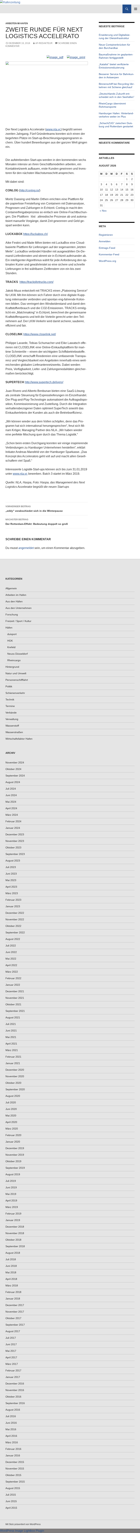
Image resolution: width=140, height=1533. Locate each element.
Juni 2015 (11, 1501)
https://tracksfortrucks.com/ (36, 281)
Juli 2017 (10, 1337)
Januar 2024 (12, 827)
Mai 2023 (10, 880)
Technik (9, 699)
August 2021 (12, 1017)
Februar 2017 (13, 1370)
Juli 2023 (10, 867)
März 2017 (11, 1363)
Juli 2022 (10, 945)
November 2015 (14, 1468)
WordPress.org (107, 260)
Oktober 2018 (13, 1239)
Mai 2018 (10, 1272)
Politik (8, 686)
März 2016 (11, 1442)
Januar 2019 (12, 1220)
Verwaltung (11, 719)
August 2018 (12, 1252)
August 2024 (12, 782)
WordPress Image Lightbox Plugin (22, 1530)
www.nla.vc (53, 129)
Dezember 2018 (14, 1226)
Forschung (11, 614)
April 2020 (11, 1122)
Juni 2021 (11, 1030)
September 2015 (15, 1481)
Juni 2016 (11, 1422)
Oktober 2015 (13, 1475)
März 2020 (11, 1128)
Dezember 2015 (14, 1462)
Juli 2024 (10, 788)
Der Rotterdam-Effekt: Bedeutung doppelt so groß (36, 521)
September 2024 (15, 775)
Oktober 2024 (13, 769)
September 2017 (15, 1324)
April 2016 (11, 1435)
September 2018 (15, 1246)
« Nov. (103, 210)
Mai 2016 (10, 1429)
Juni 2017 (11, 1344)
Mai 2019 (10, 1194)
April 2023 (11, 886)
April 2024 (11, 808)
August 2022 (12, 939)
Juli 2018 (10, 1259)
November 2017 (14, 1311)
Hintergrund (12, 666)
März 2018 (11, 1285)
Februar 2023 (13, 899)
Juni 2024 (11, 795)
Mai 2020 (10, 1115)
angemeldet (26, 547)
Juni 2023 (11, 873)
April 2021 (11, 1043)
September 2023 (15, 854)
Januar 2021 (12, 1063)
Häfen (8, 627)
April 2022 (11, 965)
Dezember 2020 (14, 1069)
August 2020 (12, 1095)
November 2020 (14, 1076)
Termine (10, 706)
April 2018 (11, 1279)
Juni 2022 (11, 952)
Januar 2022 (12, 984)
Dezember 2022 (14, 912)
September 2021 (15, 1010)
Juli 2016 (10, 1416)
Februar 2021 (13, 1056)
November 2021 (14, 997)
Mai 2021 (10, 1037)
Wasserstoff (12, 725)
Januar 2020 (12, 1141)
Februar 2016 (13, 1448)
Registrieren (106, 234)
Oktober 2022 (13, 925)
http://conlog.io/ (29, 190)
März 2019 (11, 1207)
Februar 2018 (13, 1292)
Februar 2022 (13, 978)
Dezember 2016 (14, 1383)
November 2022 (14, 919)
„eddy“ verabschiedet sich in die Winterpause (34, 508)
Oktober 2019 (13, 1161)
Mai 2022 (10, 958)
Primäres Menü (135, 9)
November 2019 (14, 1154)
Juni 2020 (11, 1109)
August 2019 (12, 1174)
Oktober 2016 (13, 1396)
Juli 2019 (10, 1180)
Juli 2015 (10, 1494)
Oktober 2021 (13, 1004)
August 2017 (12, 1331)
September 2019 (15, 1167)
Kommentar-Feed (109, 254)
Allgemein (11, 588)
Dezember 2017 (14, 1305)
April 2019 (11, 1200)
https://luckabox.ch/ (35, 234)
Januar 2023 (12, 906)
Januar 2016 (12, 1455)
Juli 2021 (10, 1024)
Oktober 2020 (13, 1082)
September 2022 (15, 932)
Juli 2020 (10, 1102)
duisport (12, 634)
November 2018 (14, 1233)
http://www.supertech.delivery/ (44, 382)
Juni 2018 (11, 1265)
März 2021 (11, 1050)
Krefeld (11, 647)
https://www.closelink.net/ (39, 334)
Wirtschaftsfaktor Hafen (18, 738)
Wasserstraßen (14, 732)
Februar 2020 (13, 1135)
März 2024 (11, 814)
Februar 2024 (13, 821)
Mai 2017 (10, 1350)
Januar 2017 (12, 1377)
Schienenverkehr (15, 693)
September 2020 (15, 1089)
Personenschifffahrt (16, 679)
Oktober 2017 (13, 1318)
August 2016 (12, 1409)
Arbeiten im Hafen (16, 23)
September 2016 (15, 1403)
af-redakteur (43, 43)
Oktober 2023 (13, 847)
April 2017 (11, 1357)
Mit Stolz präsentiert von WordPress (23, 1524)
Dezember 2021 (14, 991)
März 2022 (11, 971)
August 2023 (12, 860)
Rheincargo (14, 660)
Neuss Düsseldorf (17, 653)
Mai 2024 (10, 801)
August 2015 (12, 1488)
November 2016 (14, 1390)
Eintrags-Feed (107, 247)
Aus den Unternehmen (18, 608)
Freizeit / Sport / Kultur (18, 621)
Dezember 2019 (14, 1148)
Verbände (11, 712)
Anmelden (104, 241)
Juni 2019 (11, 1187)
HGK (10, 640)
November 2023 (14, 841)
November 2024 (14, 762)
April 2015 (11, 1507)
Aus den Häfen (14, 601)
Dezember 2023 (14, 834)
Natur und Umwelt (15, 673)
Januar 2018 (12, 1298)
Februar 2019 (13, 1213)
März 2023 (11, 893)
